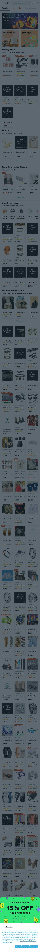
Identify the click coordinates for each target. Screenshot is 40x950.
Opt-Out (25, 947)
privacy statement (10, 934)
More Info (34, 947)
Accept (18, 947)
